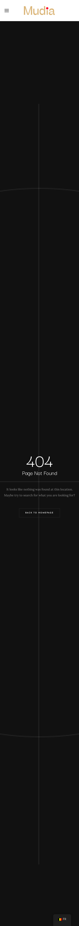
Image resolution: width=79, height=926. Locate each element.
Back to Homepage (39, 513)
